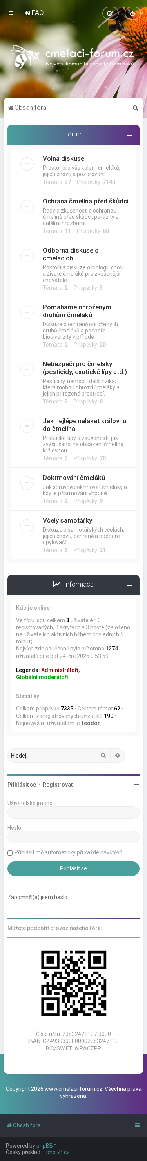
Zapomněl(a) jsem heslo (37, 897)
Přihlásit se (21, 784)
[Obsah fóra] (73, 58)
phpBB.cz (58, 1152)
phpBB (44, 1146)
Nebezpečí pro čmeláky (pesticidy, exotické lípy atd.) (85, 368)
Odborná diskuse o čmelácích (71, 254)
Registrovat (58, 784)
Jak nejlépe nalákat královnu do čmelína (84, 424)
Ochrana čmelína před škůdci (86, 201)
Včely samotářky (67, 520)
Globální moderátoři (42, 677)
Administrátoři (59, 670)
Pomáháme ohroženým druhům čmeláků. (77, 311)
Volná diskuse (63, 158)
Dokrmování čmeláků (74, 477)
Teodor (90, 723)
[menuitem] (34, 12)
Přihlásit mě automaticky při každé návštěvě (68, 852)
